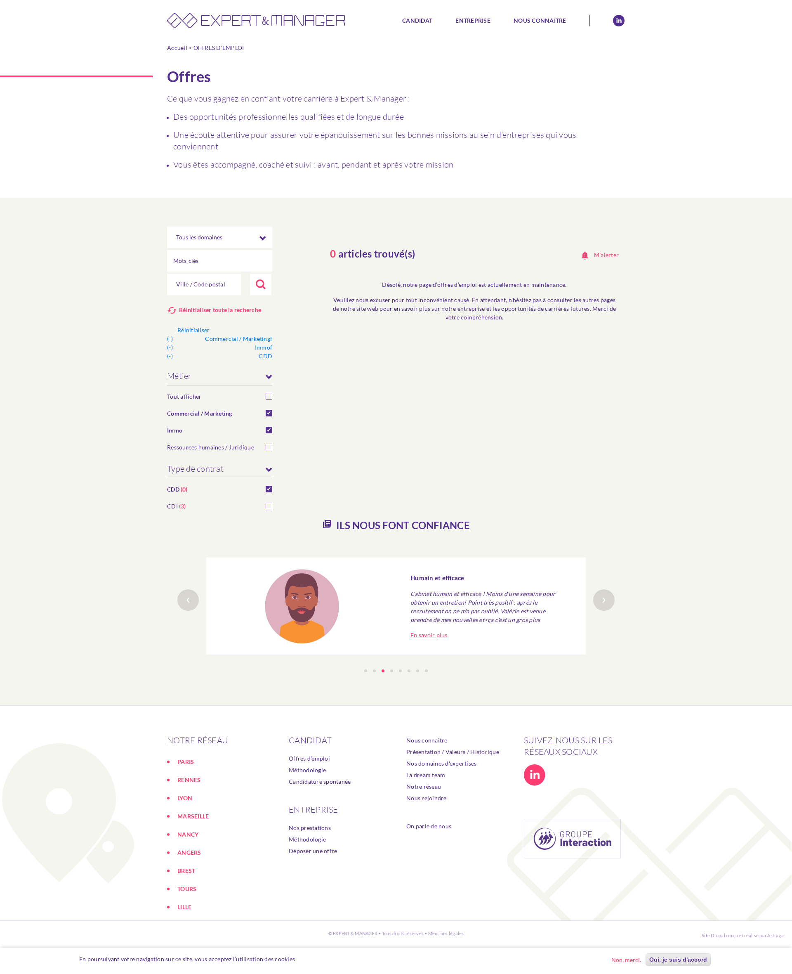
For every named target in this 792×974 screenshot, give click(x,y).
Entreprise (472, 20)
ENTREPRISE (313, 809)
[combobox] (204, 284)
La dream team (425, 774)
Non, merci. (626, 959)
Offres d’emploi (309, 758)
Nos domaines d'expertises (441, 763)
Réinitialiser (193, 329)
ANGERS (189, 852)
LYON (184, 797)
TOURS (186, 888)
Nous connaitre (540, 20)
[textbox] (204, 284)
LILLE (184, 906)
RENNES (189, 779)
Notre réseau (423, 786)
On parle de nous (428, 826)
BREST (186, 870)
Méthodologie (307, 769)
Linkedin (619, 21)
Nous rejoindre (426, 797)
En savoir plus (429, 634)
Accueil (177, 47)
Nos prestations (310, 827)
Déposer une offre (313, 850)
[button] (365, 670)
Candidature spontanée (320, 781)
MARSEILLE (193, 816)
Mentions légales (446, 933)
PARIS (185, 761)
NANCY (187, 834)
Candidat (417, 20)
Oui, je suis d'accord (678, 959)
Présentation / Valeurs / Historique (452, 751)
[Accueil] (259, 20)
